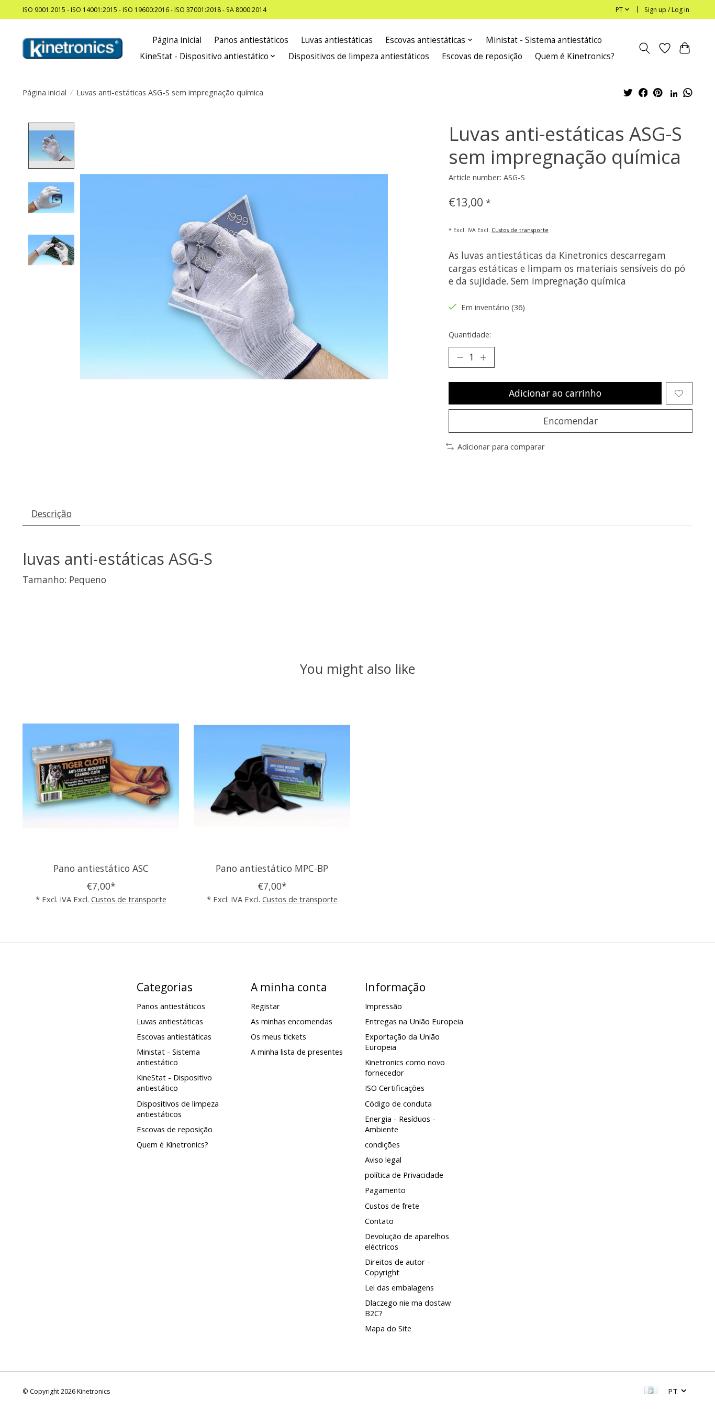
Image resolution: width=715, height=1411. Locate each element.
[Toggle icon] (644, 48)
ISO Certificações (394, 1087)
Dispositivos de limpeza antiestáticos (358, 56)
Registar (265, 1006)
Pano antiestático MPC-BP (272, 868)
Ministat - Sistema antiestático (544, 40)
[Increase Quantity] (483, 357)
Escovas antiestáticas (174, 1036)
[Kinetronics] (72, 48)
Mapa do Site (388, 1328)
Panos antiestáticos (251, 40)
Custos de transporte (520, 230)
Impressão (383, 1006)
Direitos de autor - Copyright (397, 1266)
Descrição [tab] (51, 513)
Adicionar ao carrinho (555, 393)
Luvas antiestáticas (337, 40)
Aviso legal (383, 1159)
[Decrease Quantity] (460, 357)
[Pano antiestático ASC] (101, 775)
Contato (379, 1221)
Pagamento (385, 1190)
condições (382, 1144)
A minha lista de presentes (297, 1051)
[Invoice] (650, 1391)
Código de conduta (398, 1103)
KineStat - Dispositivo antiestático (174, 1082)
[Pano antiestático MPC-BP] (272, 775)
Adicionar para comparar (501, 446)
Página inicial (177, 40)
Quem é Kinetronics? (575, 56)
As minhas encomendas (291, 1021)
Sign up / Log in (666, 9)
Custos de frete (392, 1205)
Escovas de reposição (482, 56)
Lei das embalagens (399, 1287)
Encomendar (570, 420)
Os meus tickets (278, 1036)
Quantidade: (470, 334)
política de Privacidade (404, 1174)
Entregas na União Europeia (414, 1021)
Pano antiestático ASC (101, 868)
